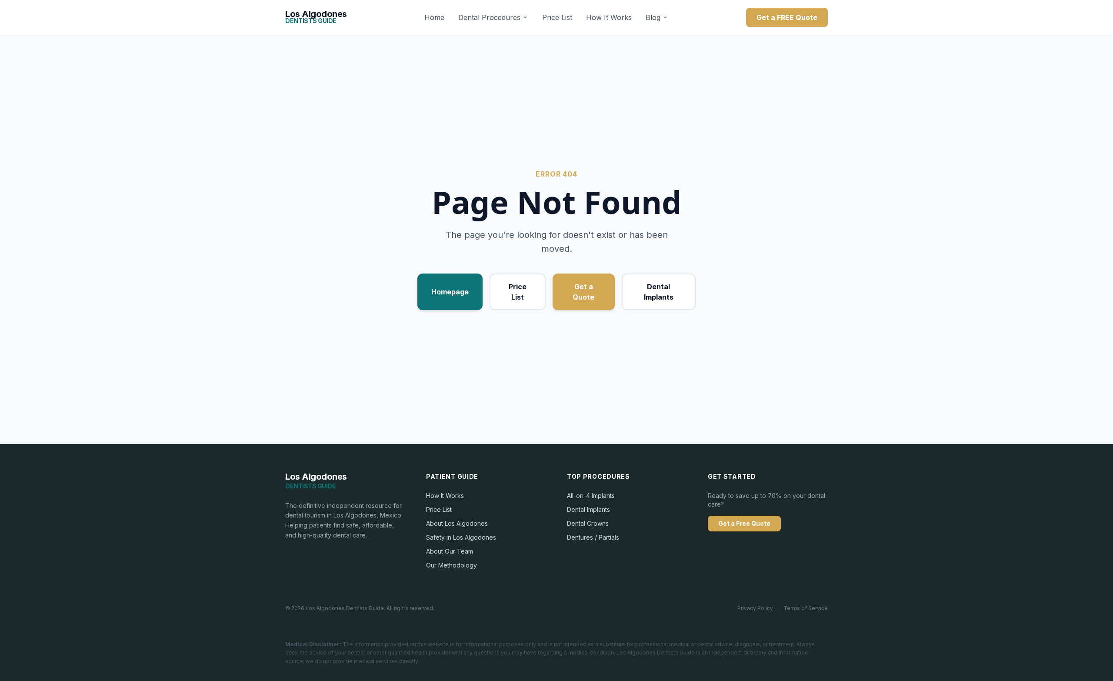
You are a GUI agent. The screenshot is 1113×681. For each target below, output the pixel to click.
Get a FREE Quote (786, 17)
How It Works (609, 17)
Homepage (450, 291)
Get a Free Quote (744, 523)
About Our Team (449, 551)
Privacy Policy (755, 608)
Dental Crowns (588, 523)
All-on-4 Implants (591, 495)
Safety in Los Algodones (461, 537)
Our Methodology (451, 565)
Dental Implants (658, 291)
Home (434, 17)
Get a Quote (583, 291)
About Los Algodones (457, 523)
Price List (557, 17)
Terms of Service (805, 608)
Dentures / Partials (593, 537)
